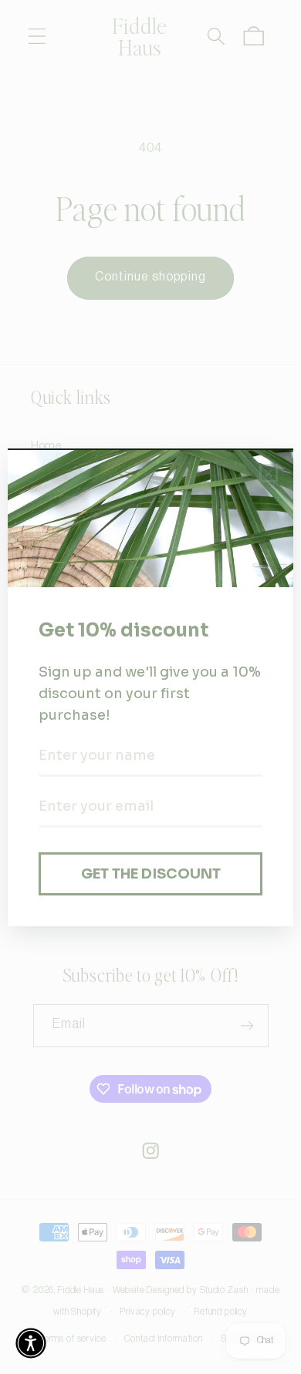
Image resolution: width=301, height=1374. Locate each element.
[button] (30, 1343)
